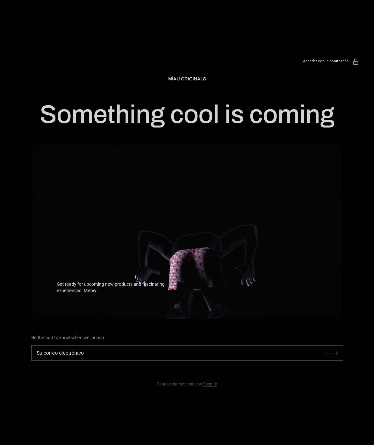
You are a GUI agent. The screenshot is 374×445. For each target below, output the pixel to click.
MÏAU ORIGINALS (187, 78)
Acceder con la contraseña (326, 61)
